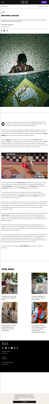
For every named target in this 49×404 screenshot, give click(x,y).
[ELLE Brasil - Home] (24, 3)
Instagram (3, 348)
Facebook (9, 348)
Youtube (12, 348)
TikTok (17, 348)
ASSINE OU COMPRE (44, 2)
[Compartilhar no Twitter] (4, 30)
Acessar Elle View (42, 6)
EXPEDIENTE (4, 358)
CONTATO (4, 357)
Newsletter (5, 6)
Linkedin (14, 348)
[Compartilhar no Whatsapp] (7, 30)
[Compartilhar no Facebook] (1, 30)
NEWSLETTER (4, 353)
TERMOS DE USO (5, 364)
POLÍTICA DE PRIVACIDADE (7, 362)
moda (3, 12)
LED (8, 141)
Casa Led (8, 139)
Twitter (6, 348)
